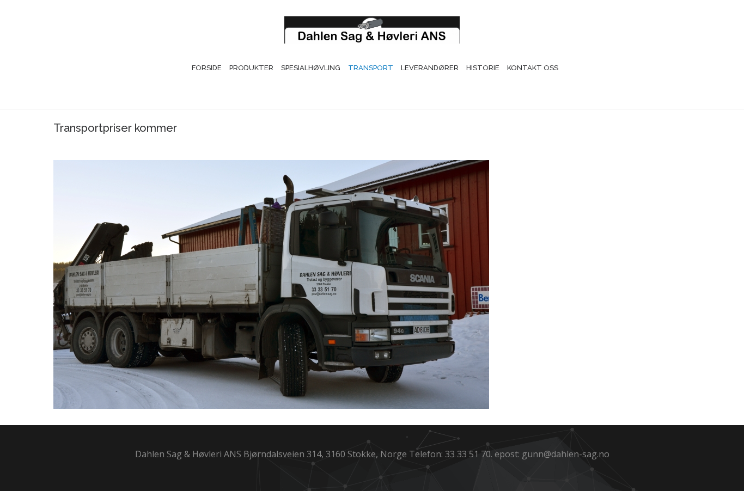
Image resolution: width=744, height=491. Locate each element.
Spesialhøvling (310, 68)
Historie (482, 68)
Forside (207, 68)
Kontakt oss (532, 68)
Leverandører (430, 68)
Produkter (251, 68)
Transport (370, 68)
